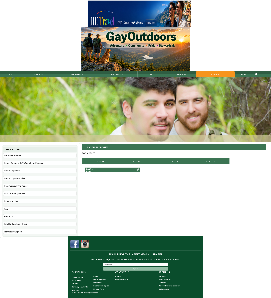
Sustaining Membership (80, 287)
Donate (96, 276)
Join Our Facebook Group (15, 224)
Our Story (162, 276)
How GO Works (98, 289)
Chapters (152, 74)
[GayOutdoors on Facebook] (74, 244)
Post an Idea (97, 283)
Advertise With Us (121, 279)
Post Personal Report (101, 286)
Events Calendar (77, 277)
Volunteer (75, 290)
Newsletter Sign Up (13, 231)
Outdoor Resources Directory (169, 286)
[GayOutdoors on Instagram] (85, 244)
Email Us (118, 276)
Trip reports (211, 161)
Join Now (215, 74)
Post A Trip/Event (12, 170)
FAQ (6, 208)
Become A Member (13, 155)
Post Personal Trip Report (16, 186)
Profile (100, 161)
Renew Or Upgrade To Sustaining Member (23, 163)
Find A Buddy (76, 280)
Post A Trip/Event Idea (14, 178)
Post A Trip (39, 74)
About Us (181, 74)
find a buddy (117, 74)
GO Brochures (164, 289)
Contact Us (9, 216)
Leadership (163, 283)
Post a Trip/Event (99, 279)
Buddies (137, 161)
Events (11, 74)
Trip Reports (77, 74)
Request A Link (11, 201)
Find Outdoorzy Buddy (14, 193)
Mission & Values (165, 279)
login (244, 74)
